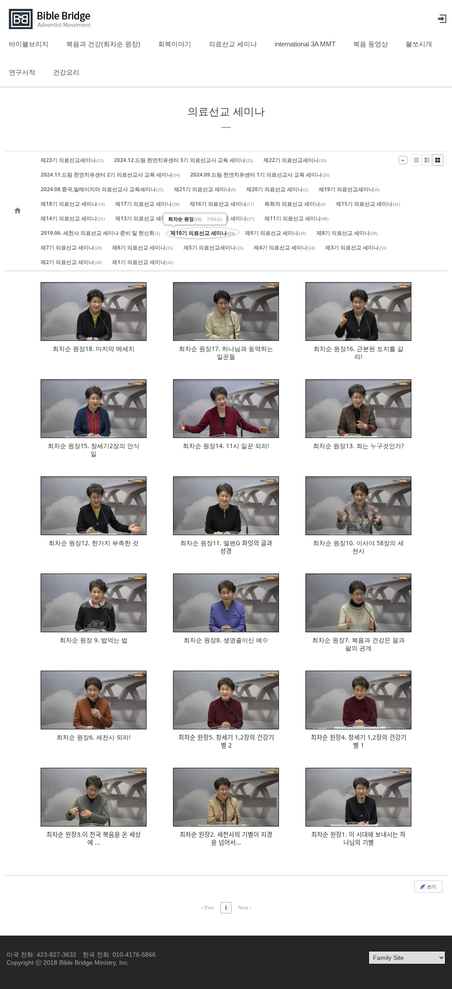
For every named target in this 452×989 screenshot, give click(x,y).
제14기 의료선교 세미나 (73, 218)
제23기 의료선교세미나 (72, 160)
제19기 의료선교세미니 (349, 189)
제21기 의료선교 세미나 (205, 189)
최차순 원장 (184, 218)
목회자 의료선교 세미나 (294, 204)
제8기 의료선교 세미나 (346, 233)
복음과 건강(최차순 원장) (103, 44)
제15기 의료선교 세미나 (368, 204)
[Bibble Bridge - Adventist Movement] (52, 19)
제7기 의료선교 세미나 (71, 247)
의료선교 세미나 (233, 44)
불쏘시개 (419, 44)
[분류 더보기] (403, 160)
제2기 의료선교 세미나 (71, 262)
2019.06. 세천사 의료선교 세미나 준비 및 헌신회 (100, 233)
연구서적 (22, 72)
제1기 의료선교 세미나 (142, 262)
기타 (214, 218)
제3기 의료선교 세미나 (355, 247)
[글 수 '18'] (19, 211)
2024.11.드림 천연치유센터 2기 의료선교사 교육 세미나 (110, 174)
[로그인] (442, 19)
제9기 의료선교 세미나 (275, 233)
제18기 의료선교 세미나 (73, 204)
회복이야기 (174, 44)
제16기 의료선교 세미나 (222, 204)
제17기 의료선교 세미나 (147, 204)
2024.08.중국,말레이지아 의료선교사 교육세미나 (102, 189)
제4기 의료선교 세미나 (284, 247)
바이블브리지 (29, 44)
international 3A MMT (305, 44)
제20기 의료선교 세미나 (277, 189)
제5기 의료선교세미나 (213, 247)
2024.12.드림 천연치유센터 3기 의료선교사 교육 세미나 (183, 160)
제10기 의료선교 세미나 (202, 233)
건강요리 (66, 72)
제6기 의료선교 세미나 (142, 247)
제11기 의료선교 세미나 (296, 218)
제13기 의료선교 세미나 (147, 218)
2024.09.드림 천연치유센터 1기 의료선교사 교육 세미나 (259, 174)
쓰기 (431, 886)
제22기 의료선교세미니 (295, 160)
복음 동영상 (370, 44)
